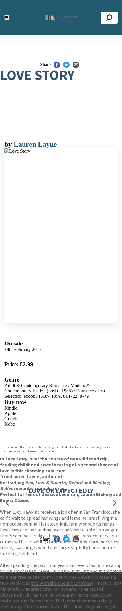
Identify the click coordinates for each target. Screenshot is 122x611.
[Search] (109, 18)
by (9, 144)
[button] (7, 503)
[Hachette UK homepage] (61, 17)
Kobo (9, 423)
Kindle (10, 407)
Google (11, 418)
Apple (10, 413)
